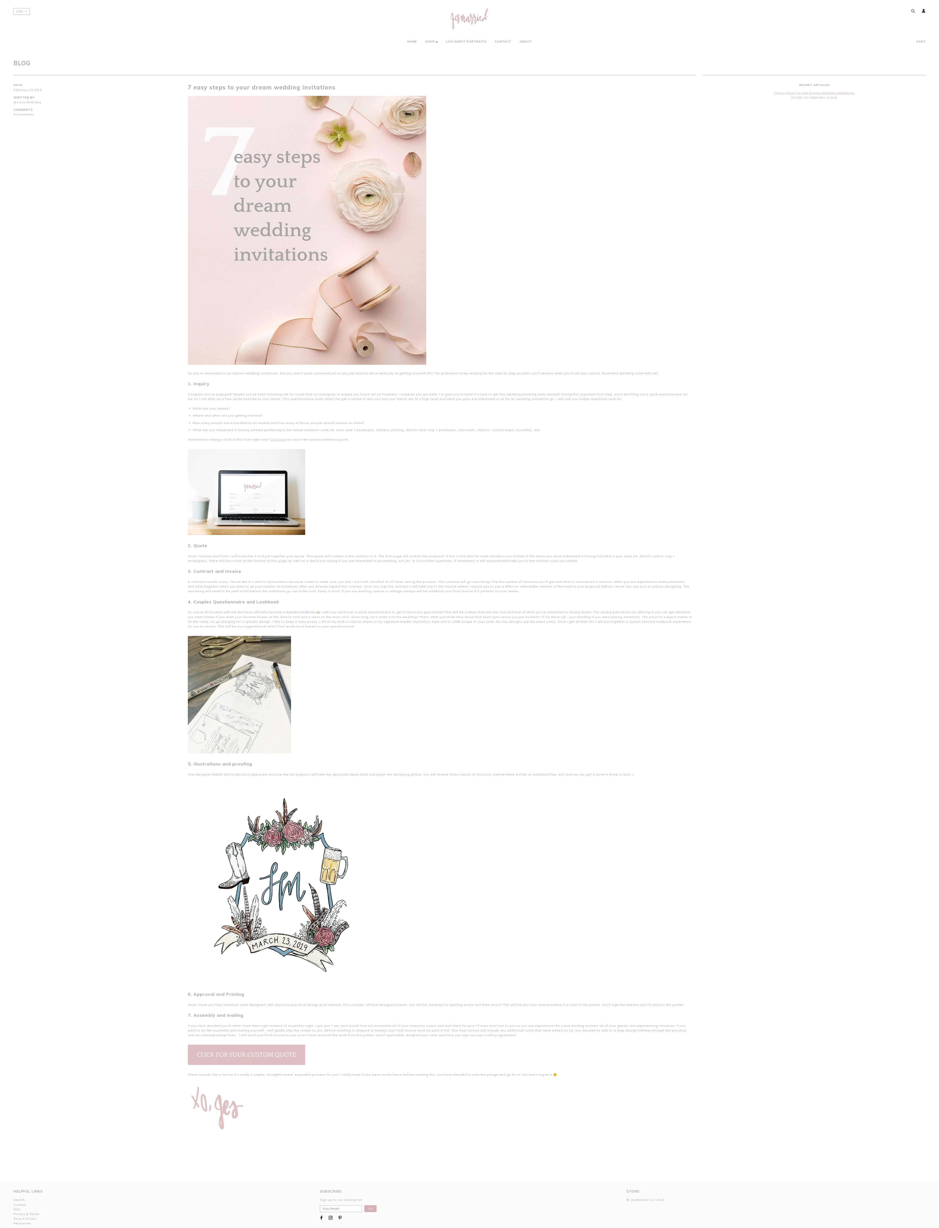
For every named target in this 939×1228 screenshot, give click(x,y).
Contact (19, 1204)
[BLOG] (440, 230)
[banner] (469, 19)
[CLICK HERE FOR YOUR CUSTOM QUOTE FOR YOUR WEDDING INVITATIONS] (246, 1054)
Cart (921, 41)
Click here (278, 439)
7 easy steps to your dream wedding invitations (261, 87)
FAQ (16, 1209)
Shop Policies (24, 1218)
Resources (22, 1223)
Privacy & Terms (26, 1214)
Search (19, 1200)
